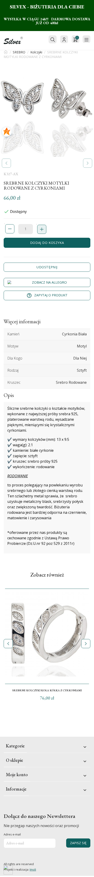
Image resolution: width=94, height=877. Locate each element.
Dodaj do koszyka (47, 242)
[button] (6, 163)
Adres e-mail (12, 834)
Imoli (33, 869)
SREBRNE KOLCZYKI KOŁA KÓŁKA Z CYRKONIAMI (47, 690)
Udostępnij (47, 267)
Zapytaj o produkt (47, 295)
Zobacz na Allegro (49, 282)
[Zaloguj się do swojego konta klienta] (64, 39)
